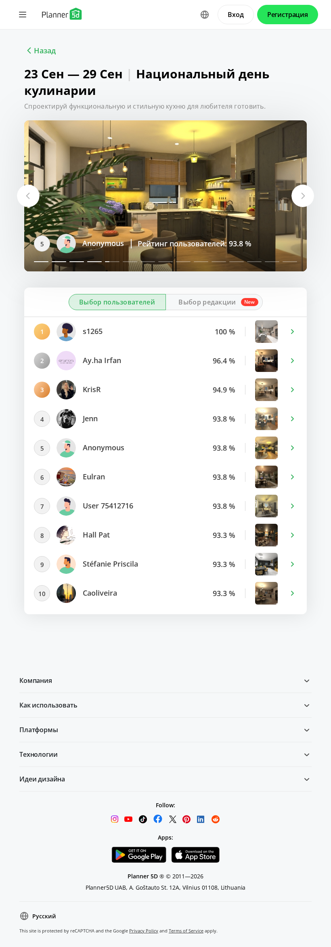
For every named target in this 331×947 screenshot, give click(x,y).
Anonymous (102, 243)
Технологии (38, 754)
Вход (235, 14)
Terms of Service (186, 931)
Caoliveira (99, 593)
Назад (45, 50)
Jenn (89, 418)
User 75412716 (107, 505)
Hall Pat (95, 535)
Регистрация (287, 14)
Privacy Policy (143, 931)
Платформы (38, 729)
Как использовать (48, 705)
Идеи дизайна (42, 779)
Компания (35, 680)
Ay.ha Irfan (101, 360)
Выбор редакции (207, 302)
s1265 (92, 331)
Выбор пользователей (117, 302)
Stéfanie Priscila (109, 564)
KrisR (91, 389)
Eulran (93, 476)
